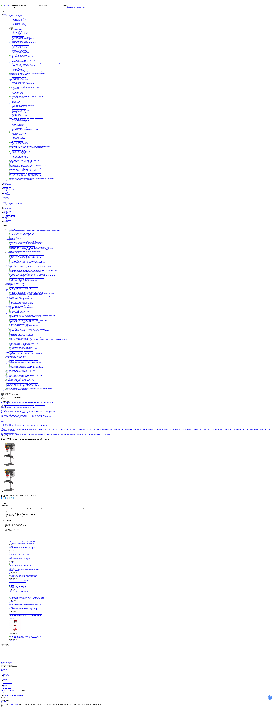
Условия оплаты (10, 189)
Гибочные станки (10, 284)
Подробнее (11, 546)
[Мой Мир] (5, 498)
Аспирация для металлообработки (14, 281)
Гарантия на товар (10, 192)
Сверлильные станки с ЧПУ (7, 434)
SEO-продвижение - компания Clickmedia (11, 699)
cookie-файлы (14, 704)
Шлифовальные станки (12, 363)
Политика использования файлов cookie (13, 695)
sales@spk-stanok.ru (19, 7)
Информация (4, 669)
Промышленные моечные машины (14, 180)
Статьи (5, 685)
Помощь (3, 670)
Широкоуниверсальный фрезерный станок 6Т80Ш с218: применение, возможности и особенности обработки (27, 412)
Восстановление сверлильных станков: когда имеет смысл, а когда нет (18, 407)
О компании (6, 193)
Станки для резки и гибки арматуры (15, 357)
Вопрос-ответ (6, 686)
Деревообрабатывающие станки (14, 159)
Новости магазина (6, 395)
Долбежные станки (11, 289)
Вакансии (8, 196)
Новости (8, 194)
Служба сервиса (7, 187)
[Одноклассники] (3, 498)
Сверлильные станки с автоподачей (84, 434)
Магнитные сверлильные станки (68, 434)
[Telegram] (13, 498)
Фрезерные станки (10, 239)
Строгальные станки (11, 361)
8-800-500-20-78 (71, 7)
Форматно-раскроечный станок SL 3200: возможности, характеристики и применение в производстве (25, 417)
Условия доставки (10, 190)
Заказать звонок (21, 690)
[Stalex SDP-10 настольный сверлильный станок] (9, 465)
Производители (7, 184)
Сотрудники (6, 675)
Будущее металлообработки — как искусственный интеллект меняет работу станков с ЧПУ (23, 405)
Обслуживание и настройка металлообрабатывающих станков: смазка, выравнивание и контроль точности (27, 402)
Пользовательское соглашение (10, 694)
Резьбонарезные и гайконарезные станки (16, 356)
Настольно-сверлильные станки (52, 434)
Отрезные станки (10, 342)
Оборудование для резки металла (14, 328)
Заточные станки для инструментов (15, 290)
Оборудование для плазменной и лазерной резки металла (20, 273)
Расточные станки (10, 352)
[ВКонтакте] (1, 498)
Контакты (5, 197)
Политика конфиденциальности (11, 692)
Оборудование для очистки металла (15, 283)
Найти (5, 225)
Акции (5, 183)
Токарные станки (10, 229)
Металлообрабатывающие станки (14, 15)
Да (1, 701)
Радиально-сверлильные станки (37, 434)
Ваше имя (3, 645)
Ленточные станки (10, 265)
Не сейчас (4, 701)
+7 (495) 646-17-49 (79, 7)
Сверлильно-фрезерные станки (21, 434)
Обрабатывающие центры (12, 252)
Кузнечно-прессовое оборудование (14, 306)
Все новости (4, 399)
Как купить (6, 188)
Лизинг (5, 185)
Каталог (5, 14)
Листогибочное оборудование (13, 313)
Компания (3, 668)
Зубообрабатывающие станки (13, 297)
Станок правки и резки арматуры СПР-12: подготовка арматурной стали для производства (23, 415)
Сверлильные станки (11, 253)
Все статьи (3, 410)
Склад (7, 198)
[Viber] (7, 498)
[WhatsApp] (9, 498)
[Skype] (11, 498)
